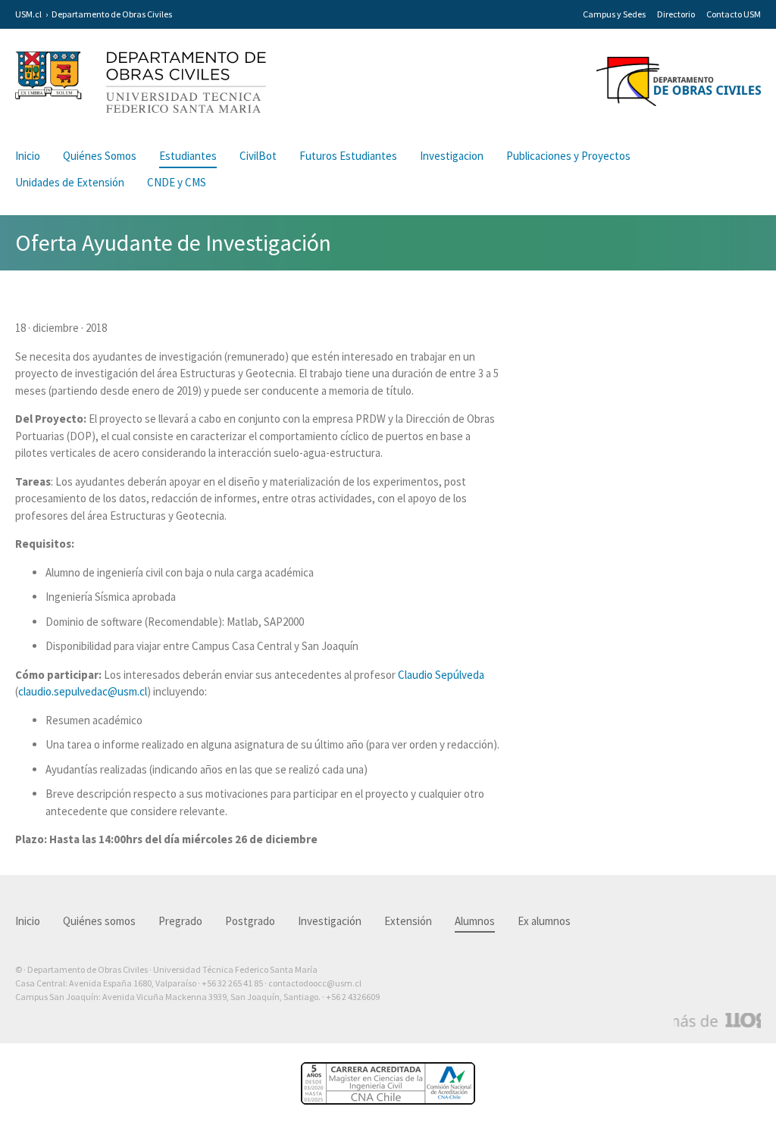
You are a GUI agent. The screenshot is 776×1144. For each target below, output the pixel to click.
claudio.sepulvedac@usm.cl (82, 691)
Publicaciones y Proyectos (568, 155)
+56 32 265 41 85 (232, 983)
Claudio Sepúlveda (441, 674)
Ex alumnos (544, 921)
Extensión (408, 921)
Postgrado (250, 921)
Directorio (676, 14)
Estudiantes (188, 155)
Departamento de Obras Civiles (112, 14)
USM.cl (28, 14)
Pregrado (180, 921)
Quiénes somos (99, 921)
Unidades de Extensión (69, 182)
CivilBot (258, 155)
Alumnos (475, 921)
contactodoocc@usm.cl (314, 983)
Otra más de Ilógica (717, 1020)
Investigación (329, 921)
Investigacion (451, 155)
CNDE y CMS (176, 182)
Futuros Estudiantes (348, 155)
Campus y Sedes (614, 14)
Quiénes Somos (99, 155)
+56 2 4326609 (353, 996)
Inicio (27, 155)
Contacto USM (733, 14)
